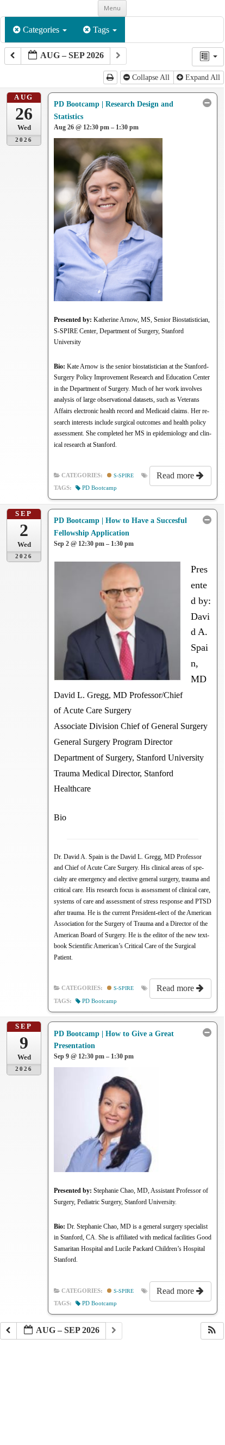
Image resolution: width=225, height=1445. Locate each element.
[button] (212, 1331)
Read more (176, 475)
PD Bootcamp (99, 488)
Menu (112, 8)
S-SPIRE (123, 475)
